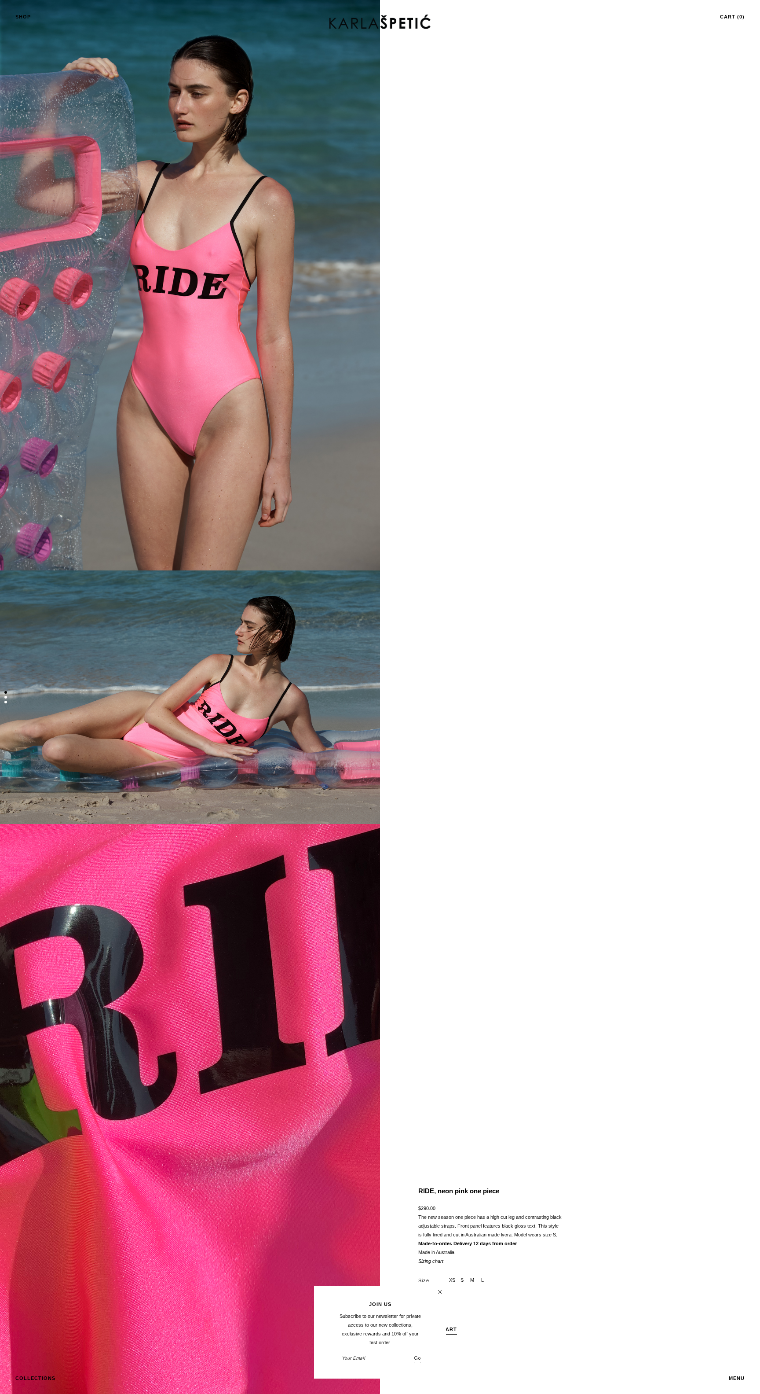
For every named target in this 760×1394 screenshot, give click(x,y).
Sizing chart (430, 1261)
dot (5, 693)
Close (440, 1292)
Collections (35, 1378)
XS (452, 1280)
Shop (23, 16)
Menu (737, 1378)
